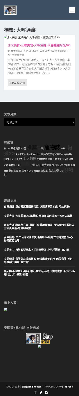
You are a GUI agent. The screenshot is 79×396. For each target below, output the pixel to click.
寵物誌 (52, 147)
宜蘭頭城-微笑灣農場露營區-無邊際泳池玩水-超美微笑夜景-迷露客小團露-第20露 (38, 260)
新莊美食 (13, 170)
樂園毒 (37, 171)
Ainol (38, 165)
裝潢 (18, 165)
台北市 (22, 170)
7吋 (61, 165)
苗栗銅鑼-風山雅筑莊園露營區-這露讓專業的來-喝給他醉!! (37, 206)
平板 (33, 164)
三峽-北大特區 (47, 50)
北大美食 (46, 164)
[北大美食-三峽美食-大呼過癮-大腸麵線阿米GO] (39, 37)
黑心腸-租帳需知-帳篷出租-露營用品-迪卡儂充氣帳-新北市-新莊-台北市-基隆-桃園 (39, 272)
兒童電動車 (42, 159)
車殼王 (44, 170)
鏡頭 (60, 159)
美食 (50, 159)
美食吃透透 (60, 50)
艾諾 (62, 171)
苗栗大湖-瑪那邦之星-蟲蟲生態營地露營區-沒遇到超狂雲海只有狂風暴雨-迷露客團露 (39, 226)
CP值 (23, 148)
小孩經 (29, 154)
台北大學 (54, 170)
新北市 (7, 148)
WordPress (66, 386)
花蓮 (6, 165)
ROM (6, 159)
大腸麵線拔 (16, 50)
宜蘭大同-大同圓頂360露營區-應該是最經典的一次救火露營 (38, 215)
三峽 (41, 148)
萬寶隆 (12, 165)
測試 (71, 159)
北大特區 (29, 158)
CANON (59, 154)
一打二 (64, 148)
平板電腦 (15, 148)
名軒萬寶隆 (21, 154)
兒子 (12, 159)
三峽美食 (43, 154)
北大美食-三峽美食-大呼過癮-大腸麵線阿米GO (39, 45)
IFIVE (35, 154)
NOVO (30, 171)
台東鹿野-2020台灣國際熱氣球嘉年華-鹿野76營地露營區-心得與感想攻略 (38, 238)
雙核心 (55, 164)
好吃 (52, 154)
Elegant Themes (32, 386)
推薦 (32, 147)
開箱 (68, 170)
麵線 (25, 164)
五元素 (65, 159)
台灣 (55, 159)
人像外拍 (18, 159)
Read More (17, 82)
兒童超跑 (68, 154)
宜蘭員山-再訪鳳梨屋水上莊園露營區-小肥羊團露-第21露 (36, 249)
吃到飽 (67, 165)
